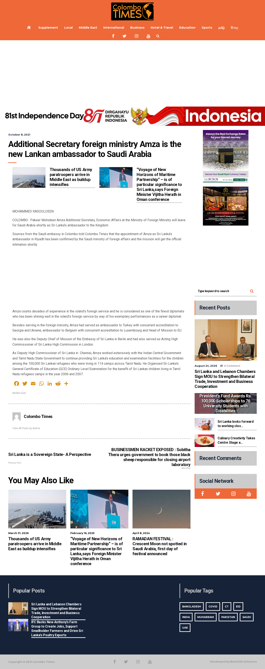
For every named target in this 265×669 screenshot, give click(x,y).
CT (227, 606)
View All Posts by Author (26, 428)
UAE (185, 627)
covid (212, 606)
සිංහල (234, 27)
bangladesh (191, 606)
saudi (246, 617)
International (113, 27)
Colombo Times (38, 416)
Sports (207, 27)
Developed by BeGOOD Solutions (233, 662)
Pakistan (228, 617)
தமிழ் (221, 27)
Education (187, 27)
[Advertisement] (132, 71)
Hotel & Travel (162, 27)
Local (68, 27)
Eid (238, 606)
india (186, 617)
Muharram (205, 617)
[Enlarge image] (243, 135)
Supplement (48, 27)
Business (137, 27)
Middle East (88, 27)
